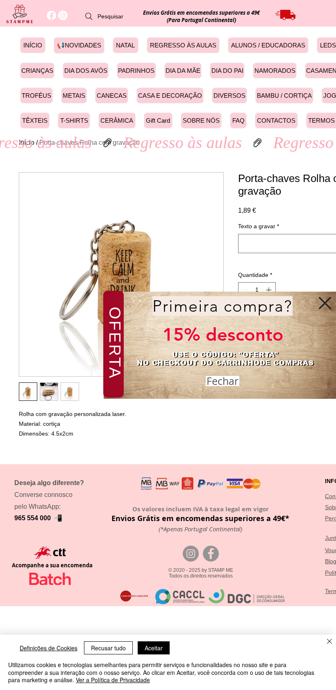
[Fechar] (329, 641)
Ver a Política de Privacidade (113, 680)
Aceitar (154, 648)
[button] (325, 303)
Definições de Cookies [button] (48, 648)
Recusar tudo (108, 648)
